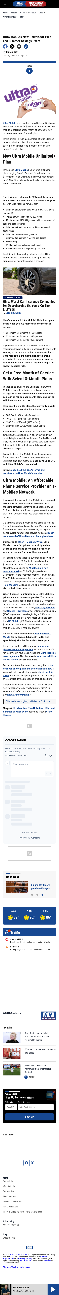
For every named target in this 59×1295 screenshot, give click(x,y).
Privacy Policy (25, 1259)
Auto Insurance (13, 313)
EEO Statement (10, 1196)
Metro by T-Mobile (45, 607)
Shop (41, 13)
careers (47, 1260)
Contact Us (8, 1181)
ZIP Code (9, 1102)
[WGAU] (29, 4)
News (5, 13)
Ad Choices (25, 1260)
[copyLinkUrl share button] (26, 46)
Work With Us (9, 1186)
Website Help (9, 1237)
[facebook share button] (5, 46)
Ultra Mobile (9, 123)
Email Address (24, 1102)
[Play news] (29, 71)
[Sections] (5, 4)
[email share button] (19, 46)
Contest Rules (9, 1191)
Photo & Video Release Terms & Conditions (22, 1211)
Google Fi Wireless (17, 611)
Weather (14, 13)
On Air (22, 13)
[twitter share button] (12, 46)
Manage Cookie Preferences (16, 1267)
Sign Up (29, 1116)
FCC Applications (10, 1206)
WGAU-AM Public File (12, 1201)
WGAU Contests (12, 1013)
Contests (32, 13)
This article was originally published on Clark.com (28, 701)
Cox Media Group (18, 1255)
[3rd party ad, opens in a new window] (29, 281)
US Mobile (13, 621)
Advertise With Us (10, 17)
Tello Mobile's (10, 585)
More (22, 17)
